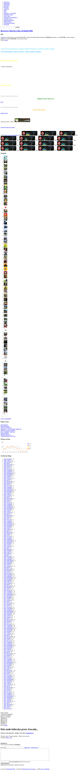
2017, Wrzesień (7, 595)
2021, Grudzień (7, 538)
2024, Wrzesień (7, 491)
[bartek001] (41, 192)
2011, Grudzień (7, 693)
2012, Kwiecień (8, 687)
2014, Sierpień (7, 648)
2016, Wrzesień (7, 612)
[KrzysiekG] (41, 319)
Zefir (4, 424)
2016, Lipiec (7, 615)
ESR (2, 102)
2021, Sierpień (7, 543)
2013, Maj (6, 669)
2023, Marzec (7, 516)
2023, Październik (8, 507)
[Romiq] (41, 284)
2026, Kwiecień (8, 464)
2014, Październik (8, 645)
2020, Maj (6, 555)
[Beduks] (41, 323)
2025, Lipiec (7, 477)
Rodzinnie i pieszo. (8, 14)
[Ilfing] (41, 261)
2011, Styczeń (7, 708)
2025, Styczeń (7, 485)
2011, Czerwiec (7, 701)
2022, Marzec (7, 533)
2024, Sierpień (7, 492)
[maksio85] (41, 288)
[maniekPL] (41, 196)
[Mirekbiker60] (41, 200)
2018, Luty (6, 588)
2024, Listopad (7, 488)
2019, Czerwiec (8, 566)
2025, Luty (6, 484)
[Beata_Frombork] (41, 415)
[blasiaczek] (41, 215)
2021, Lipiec (7, 545)
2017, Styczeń (7, 607)
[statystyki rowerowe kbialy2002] (11, 135)
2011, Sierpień (7, 698)
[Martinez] (41, 238)
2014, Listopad (7, 643)
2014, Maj (6, 652)
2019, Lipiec (7, 564)
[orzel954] (41, 242)
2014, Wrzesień (7, 646)
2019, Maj (6, 567)
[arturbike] (41, 230)
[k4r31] (41, 280)
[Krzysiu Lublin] (41, 349)
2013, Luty (6, 673)
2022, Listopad (7, 522)
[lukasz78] (41, 265)
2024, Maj (6, 497)
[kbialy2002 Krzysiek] (29, 135)
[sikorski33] (41, 257)
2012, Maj (6, 686)
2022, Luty (6, 535)
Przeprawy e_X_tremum (10, 13)
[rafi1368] (41, 165)
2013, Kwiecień (8, 670)
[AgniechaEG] (41, 253)
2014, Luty (6, 656)
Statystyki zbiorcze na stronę (8, 127)
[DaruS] (41, 300)
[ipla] (41, 307)
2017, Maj (6, 601)
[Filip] (41, 396)
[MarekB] (41, 177)
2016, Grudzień (7, 608)
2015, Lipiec (7, 632)
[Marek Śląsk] (41, 342)
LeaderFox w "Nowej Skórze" (11, 429)
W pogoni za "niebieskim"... (11, 17)
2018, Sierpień (7, 580)
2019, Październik (8, 560)
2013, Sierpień (7, 665)
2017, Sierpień (7, 597)
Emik (5, 433)
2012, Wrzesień (7, 680)
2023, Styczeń (7, 519)
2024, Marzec (7, 499)
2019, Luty (6, 571)
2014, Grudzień (7, 642)
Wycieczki (6, 24)
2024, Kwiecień (8, 498)
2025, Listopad (7, 471)
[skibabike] (41, 157)
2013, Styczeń (7, 674)
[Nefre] (41, 303)
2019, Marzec (7, 570)
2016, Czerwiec (8, 617)
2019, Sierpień (7, 563)
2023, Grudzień (7, 504)
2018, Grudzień (7, 574)
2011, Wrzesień (7, 697)
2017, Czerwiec (8, 600)
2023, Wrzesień (7, 508)
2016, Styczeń (7, 624)
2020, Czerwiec (8, 553)
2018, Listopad (7, 576)
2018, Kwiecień (8, 586)
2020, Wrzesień (7, 549)
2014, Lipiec (7, 649)
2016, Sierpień (7, 614)
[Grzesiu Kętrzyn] (41, 388)
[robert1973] (41, 169)
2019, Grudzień (7, 557)
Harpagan (6, 7)
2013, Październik (8, 662)
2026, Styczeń (7, 468)
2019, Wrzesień (7, 562)
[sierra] (41, 292)
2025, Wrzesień (7, 474)
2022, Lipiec (7, 528)
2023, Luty (6, 518)
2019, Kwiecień (8, 569)
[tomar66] (41, 173)
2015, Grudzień (7, 625)
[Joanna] (41, 392)
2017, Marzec (7, 604)
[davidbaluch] (41, 277)
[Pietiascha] (41, 361)
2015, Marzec (7, 638)
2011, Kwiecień (8, 704)
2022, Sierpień (7, 526)
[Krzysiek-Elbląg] (41, 403)
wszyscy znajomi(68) (6, 418)
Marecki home (4, 113)
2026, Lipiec (7, 460)
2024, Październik (8, 490)
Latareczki (6, 9)
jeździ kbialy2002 (10, 769)
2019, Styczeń (7, 573)
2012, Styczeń (7, 691)
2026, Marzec (7, 466)
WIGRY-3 (5, 434)
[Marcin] (41, 376)
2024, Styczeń (7, 502)
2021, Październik (8, 540)
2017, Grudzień (7, 591)
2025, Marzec (7, 483)
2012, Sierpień (7, 682)
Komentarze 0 (30, 733)
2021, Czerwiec (8, 546)
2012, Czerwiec (8, 684)
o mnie (6, 40)
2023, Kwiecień (8, 515)
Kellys (5, 426)
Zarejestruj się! (34, 747)
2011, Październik (8, 696)
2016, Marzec (7, 621)
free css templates (45, 769)
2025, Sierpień (7, 476)
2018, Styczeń (7, 590)
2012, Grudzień (7, 676)
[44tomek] (41, 250)
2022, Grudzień (7, 521)
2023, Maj (6, 514)
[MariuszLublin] (41, 334)
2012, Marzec (7, 689)
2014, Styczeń (7, 658)
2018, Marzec (7, 587)
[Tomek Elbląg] (41, 338)
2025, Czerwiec (8, 478)
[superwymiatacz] (41, 273)
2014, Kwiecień (8, 653)
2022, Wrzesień (7, 525)
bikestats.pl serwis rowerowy (29, 769)
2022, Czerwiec (8, 529)
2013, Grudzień (7, 659)
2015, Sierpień (7, 631)
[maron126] (41, 330)
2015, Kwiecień (8, 636)
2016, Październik (8, 611)
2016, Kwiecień (8, 619)
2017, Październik (8, 594)
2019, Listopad (7, 559)
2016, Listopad (7, 610)
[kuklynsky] (41, 204)
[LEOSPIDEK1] (41, 311)
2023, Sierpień (7, 509)
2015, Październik (8, 628)
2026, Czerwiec (8, 461)
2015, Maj (6, 635)
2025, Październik (8, 473)
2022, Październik (8, 523)
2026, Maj (6, 463)
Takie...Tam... (7, 16)
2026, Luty (6, 467)
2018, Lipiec (7, 581)
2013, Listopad (7, 660)
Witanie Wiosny (8, 21)
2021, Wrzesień (7, 542)
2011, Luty (6, 707)
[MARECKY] (41, 184)
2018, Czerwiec (8, 583)
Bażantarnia (7, 3)
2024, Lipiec (7, 494)
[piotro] (41, 161)
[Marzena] (41, 373)
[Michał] (41, 399)
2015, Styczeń (7, 641)
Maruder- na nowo (8, 430)
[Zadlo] (41, 269)
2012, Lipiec (7, 683)
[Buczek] (41, 357)
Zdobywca (6, 427)
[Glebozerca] (41, 246)
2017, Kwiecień (8, 602)
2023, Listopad (7, 505)
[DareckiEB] (41, 188)
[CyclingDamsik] (41, 407)
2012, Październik (8, 679)
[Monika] (41, 365)
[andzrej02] (41, 234)
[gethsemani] (41, 223)
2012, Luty (6, 690)
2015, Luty (6, 639)
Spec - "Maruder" (8, 432)
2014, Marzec (7, 655)
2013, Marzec (7, 672)
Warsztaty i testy (8, 19)
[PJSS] (41, 326)
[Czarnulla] (41, 207)
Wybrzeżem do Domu (9, 23)
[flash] (41, 296)
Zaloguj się (27, 747)
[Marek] (41, 380)
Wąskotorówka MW (9, 20)
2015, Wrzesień (7, 629)
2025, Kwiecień (8, 481)
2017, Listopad (7, 593)
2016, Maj (6, 618)
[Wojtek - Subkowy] (41, 353)
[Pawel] (41, 384)
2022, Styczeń (7, 536)
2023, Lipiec (7, 511)
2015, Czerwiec (8, 634)
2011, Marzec (7, 705)
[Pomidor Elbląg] (41, 346)
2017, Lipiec (7, 598)
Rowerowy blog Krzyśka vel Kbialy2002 (17, 31)
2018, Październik (8, 577)
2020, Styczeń (7, 556)
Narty (5, 10)
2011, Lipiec (7, 700)
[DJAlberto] (41, 219)
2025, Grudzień (7, 470)
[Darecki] (41, 180)
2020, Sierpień (7, 550)
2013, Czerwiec (8, 667)
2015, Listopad (7, 626)
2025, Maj (6, 480)
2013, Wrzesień (7, 663)
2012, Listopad (7, 677)
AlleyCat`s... (7, 2)
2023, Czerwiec (8, 512)
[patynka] (41, 411)
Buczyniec (6, 6)
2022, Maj (6, 531)
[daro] (41, 211)
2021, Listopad (7, 539)
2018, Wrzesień (7, 579)
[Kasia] (41, 315)
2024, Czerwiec (8, 495)
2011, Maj (6, 703)
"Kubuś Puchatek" (8, 436)
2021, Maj (6, 547)
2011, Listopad (7, 694)
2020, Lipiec (7, 552)
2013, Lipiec (7, 666)
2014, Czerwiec (8, 650)
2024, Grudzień (7, 487)
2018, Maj (6, 584)
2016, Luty (6, 622)
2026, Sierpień (7, 459)
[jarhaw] (41, 227)
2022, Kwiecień (8, 532)
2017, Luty (6, 605)
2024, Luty (6, 501)
